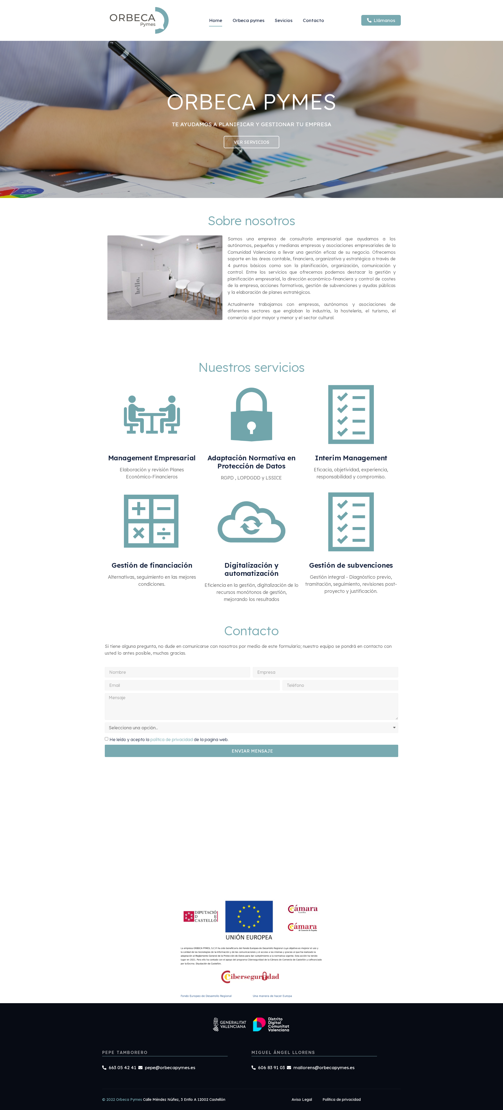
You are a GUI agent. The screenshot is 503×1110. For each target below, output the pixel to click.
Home (215, 20)
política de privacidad (171, 739)
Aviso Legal (302, 1099)
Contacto (313, 20)
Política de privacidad (341, 1099)
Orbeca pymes (248, 20)
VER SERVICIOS (251, 142)
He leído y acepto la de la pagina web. (169, 739)
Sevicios (283, 20)
